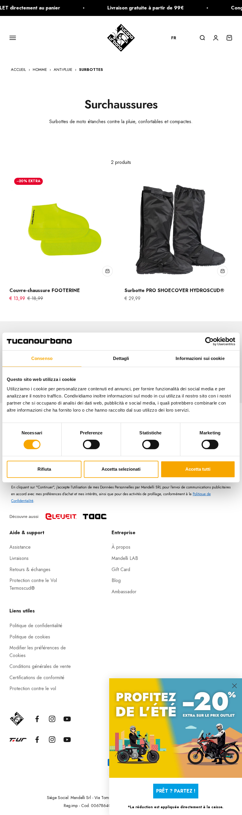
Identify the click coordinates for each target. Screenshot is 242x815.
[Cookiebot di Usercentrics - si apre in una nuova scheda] (209, 341)
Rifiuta (44, 469)
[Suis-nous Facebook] (37, 719)
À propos (121, 547)
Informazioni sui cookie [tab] (200, 358)
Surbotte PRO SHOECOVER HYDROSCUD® (174, 290)
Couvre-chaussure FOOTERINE (44, 290)
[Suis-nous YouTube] (67, 719)
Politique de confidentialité (35, 625)
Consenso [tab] (42, 358)
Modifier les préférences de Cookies (37, 651)
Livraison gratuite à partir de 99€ (139, 7)
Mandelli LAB (125, 558)
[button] (176, 37)
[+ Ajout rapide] (107, 271)
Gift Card (121, 569)
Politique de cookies (29, 636)
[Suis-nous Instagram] (52, 719)
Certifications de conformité (36, 677)
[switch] (91, 444)
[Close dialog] (234, 686)
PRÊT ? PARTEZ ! (175, 791)
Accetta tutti (197, 469)
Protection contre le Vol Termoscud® (33, 584)
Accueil (18, 69)
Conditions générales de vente (40, 666)
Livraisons (19, 558)
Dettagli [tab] (121, 358)
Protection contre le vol (32, 688)
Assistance (20, 547)
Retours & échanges (29, 569)
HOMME (40, 69)
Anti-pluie (63, 69)
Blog (116, 580)
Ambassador (124, 591)
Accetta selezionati (121, 469)
